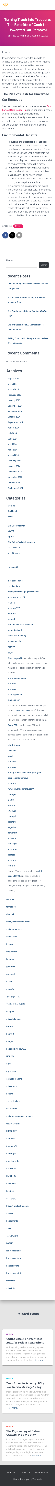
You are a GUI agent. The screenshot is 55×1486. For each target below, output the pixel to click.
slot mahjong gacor (17, 678)
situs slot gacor (13, 1019)
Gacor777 (12, 725)
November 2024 (15, 411)
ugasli (11, 756)
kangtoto (10, 959)
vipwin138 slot (12, 1124)
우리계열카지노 (13, 996)
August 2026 (13, 378)
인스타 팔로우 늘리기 (15, 1004)
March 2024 (13, 455)
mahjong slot (14, 700)
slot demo (12, 761)
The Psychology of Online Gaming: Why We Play (23, 1432)
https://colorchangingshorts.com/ (23, 592)
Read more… (40, 1360)
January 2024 (14, 466)
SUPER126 (11, 1176)
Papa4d (9, 1026)
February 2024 (14, 461)
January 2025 (14, 400)
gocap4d (10, 974)
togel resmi (11, 1071)
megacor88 (11, 952)
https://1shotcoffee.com (17, 1206)
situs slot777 (14, 608)
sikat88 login (14, 553)
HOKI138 (10, 1056)
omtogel (12, 794)
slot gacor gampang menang (19, 1116)
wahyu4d (10, 899)
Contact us (25, 1473)
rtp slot (11, 537)
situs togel (12, 849)
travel (10, 517)
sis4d (9, 1064)
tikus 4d (10, 944)
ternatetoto (11, 907)
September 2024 (15, 422)
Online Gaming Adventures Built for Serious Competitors (25, 1340)
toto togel (12, 844)
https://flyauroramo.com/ (18, 922)
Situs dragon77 (15, 658)
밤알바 (11, 653)
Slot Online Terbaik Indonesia (21, 542)
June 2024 (12, 439)
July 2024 (12, 433)
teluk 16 (11, 603)
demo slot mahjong (17, 635)
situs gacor (11, 1086)
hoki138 (10, 1034)
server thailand (15, 630)
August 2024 (13, 428)
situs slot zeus (22, 710)
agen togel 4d (12, 1161)
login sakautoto (13, 1258)
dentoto (11, 855)
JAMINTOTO (13, 750)
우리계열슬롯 (12, 1236)
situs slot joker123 (16, 597)
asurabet (10, 1139)
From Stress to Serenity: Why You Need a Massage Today (25, 1385)
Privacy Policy (41, 1473)
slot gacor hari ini (16, 581)
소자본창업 (11, 1198)
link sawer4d (12, 1221)
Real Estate (13, 511)
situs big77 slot (15, 694)
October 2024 (14, 417)
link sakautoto (12, 1266)
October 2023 (14, 482)
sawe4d (10, 1213)
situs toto (12, 783)
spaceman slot (14, 641)
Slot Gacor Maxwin (16, 526)
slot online (11, 1183)
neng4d (11, 619)
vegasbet (12, 827)
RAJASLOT (13, 811)
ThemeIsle (37, 1479)
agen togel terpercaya (18, 778)
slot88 (11, 800)
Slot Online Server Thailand (20, 625)
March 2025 (13, 389)
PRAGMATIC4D (14, 548)
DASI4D (9, 1243)
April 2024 (12, 450)
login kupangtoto (14, 1273)
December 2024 (15, 406)
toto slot (11, 805)
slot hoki (12, 683)
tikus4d (9, 981)
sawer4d (10, 989)
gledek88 (10, 966)
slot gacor (12, 689)
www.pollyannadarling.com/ (21, 789)
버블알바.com (14, 745)
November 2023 (15, 477)
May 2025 (12, 384)
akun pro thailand (14, 1079)
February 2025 (14, 395)
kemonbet (12, 833)
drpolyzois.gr (14, 586)
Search (9, 260)
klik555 (11, 531)
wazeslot (10, 1281)
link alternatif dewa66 (16, 1049)
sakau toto (11, 1168)
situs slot (12, 614)
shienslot (12, 838)
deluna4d (13, 567)
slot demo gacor (14, 929)
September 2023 (15, 488)
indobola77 (11, 1146)
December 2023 (15, 472)
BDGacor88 (11, 1109)
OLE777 (11, 647)
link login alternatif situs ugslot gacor (25, 772)
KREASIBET (11, 1131)
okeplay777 (11, 936)
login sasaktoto (13, 1251)
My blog (18, 226)
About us (11, 1473)
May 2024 (12, 444)
